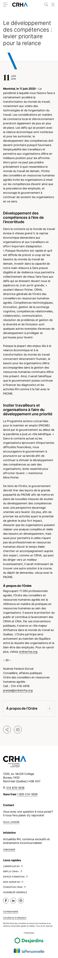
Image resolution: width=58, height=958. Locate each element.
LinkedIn (13, 900)
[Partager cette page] (7, 729)
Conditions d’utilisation (14, 917)
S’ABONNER (9, 849)
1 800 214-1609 (27, 794)
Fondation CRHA (12, 887)
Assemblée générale (15, 892)
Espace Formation (14, 876)
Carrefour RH (11, 866)
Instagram (21, 900)
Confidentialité (10, 911)
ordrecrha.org (28, 651)
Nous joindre (11, 822)
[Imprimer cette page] (18, 729)
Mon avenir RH (11, 882)
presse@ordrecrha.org (18, 690)
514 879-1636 (15, 787)
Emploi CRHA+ (11, 871)
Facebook (6, 900)
